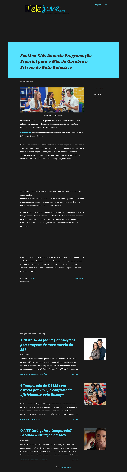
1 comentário (36, 419)
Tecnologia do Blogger (65, 467)
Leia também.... (26, 133)
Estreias (96, 98)
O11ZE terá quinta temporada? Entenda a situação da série (46, 432)
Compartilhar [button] (98, 88)
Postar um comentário (39, 374)
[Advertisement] (60, 30)
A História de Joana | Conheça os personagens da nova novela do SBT (47, 345)
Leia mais (75, 374)
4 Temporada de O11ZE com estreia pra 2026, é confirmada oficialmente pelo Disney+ (46, 390)
